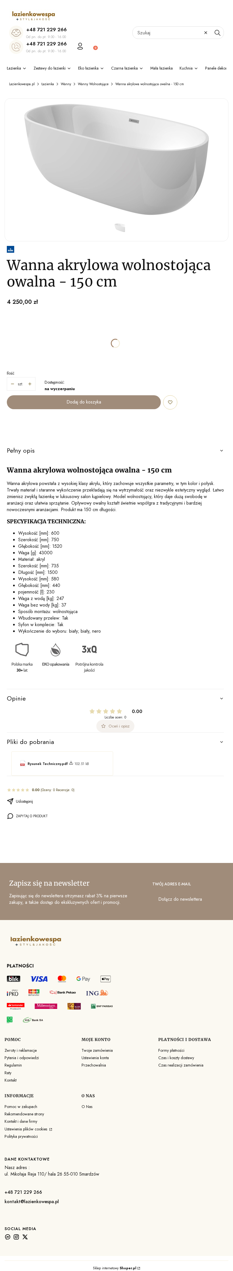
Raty (8, 1073)
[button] (217, 32)
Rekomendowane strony (24, 1114)
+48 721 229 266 (46, 29)
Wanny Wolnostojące (93, 84)
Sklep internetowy (114, 1268)
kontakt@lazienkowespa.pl (32, 1201)
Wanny (66, 84)
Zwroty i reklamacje (21, 1050)
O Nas (87, 1106)
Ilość (10, 373)
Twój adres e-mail (171, 884)
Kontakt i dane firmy (21, 1121)
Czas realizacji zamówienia (180, 1065)
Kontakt (10, 1080)
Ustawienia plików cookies (26, 1129)
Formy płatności (171, 1050)
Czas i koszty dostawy (176, 1058)
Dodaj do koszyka (83, 402)
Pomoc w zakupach (21, 1106)
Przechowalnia (94, 1065)
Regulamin (13, 1065)
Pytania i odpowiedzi (22, 1058)
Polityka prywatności (21, 1136)
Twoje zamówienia (97, 1050)
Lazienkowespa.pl (22, 84)
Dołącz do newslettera (180, 899)
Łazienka (47, 84)
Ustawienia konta (95, 1058)
